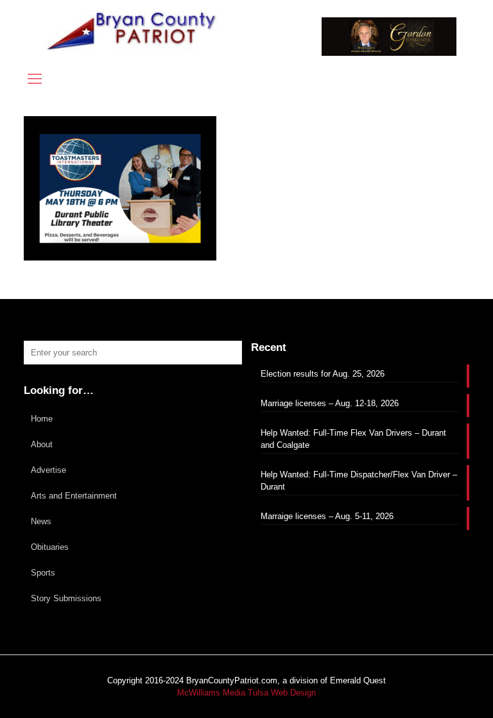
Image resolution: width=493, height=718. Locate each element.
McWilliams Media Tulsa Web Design (246, 692)
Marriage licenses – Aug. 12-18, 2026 (330, 403)
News (41, 521)
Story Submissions (66, 598)
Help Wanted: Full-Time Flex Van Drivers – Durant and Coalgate (353, 439)
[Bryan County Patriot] (133, 30)
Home (42, 418)
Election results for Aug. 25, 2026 (323, 374)
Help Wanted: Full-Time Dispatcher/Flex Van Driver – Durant (359, 480)
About (42, 444)
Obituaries (50, 547)
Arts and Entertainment (74, 495)
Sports (43, 572)
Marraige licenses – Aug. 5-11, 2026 (327, 516)
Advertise (48, 470)
